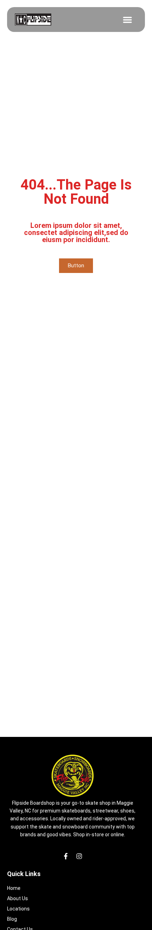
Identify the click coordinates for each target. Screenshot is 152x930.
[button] (127, 19)
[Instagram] (79, 856)
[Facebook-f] (66, 856)
